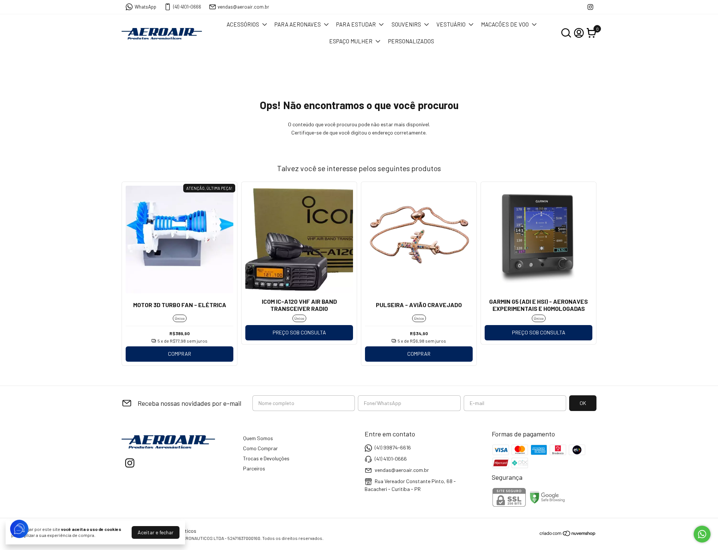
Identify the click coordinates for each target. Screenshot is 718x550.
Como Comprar (260, 448)
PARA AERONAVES (297, 24)
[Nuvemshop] (567, 534)
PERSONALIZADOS (411, 41)
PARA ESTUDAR (356, 24)
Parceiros (254, 468)
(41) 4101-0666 (187, 7)
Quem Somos (258, 438)
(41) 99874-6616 (393, 447)
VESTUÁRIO (451, 24)
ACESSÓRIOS (243, 24)
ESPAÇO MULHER (350, 41)
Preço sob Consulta (299, 332)
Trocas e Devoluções (266, 458)
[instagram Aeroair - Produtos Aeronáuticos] (590, 7)
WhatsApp (145, 7)
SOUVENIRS (406, 24)
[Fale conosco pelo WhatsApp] (702, 534)
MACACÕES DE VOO (505, 24)
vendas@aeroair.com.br (243, 7)
